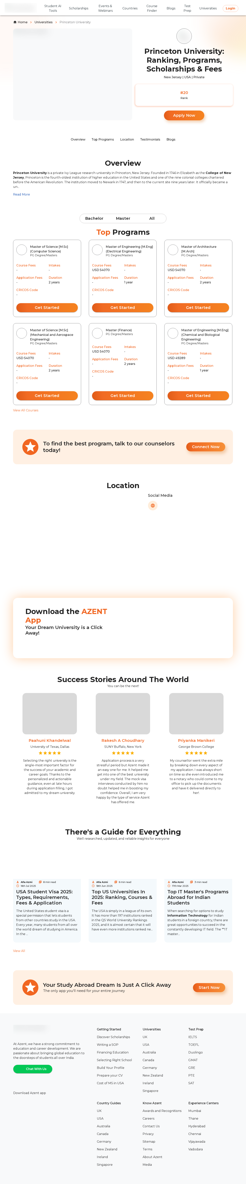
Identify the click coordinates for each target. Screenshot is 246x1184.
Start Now (209, 987)
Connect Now (205, 446)
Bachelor (94, 218)
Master (123, 218)
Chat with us (36, 1069)
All (152, 218)
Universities (43, 22)
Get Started (47, 307)
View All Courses (25, 410)
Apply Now (184, 115)
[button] (118, 1037)
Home (22, 22)
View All (19, 951)
